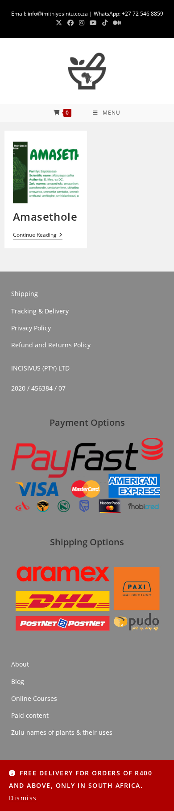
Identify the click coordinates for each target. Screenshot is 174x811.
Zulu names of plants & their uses (61, 732)
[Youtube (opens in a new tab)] (93, 23)
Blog (17, 681)
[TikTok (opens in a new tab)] (104, 23)
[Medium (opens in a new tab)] (115, 23)
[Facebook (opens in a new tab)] (70, 23)
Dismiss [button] (23, 798)
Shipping (24, 293)
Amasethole (45, 216)
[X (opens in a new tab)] (59, 23)
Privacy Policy (31, 328)
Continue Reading (37, 235)
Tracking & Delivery (40, 311)
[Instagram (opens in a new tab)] (81, 23)
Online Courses (34, 698)
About (20, 664)
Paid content (30, 715)
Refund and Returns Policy (51, 345)
